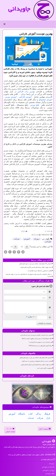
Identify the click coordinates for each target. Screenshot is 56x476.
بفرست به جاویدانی (44, 323)
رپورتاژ (36, 239)
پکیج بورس (34, 105)
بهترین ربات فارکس (26, 92)
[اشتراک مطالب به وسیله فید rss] (5, 252)
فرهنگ (47, 414)
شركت (16, 239)
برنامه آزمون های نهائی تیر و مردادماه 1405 (40, 345)
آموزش (27, 239)
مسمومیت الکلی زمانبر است (44, 368)
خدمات (31, 418)
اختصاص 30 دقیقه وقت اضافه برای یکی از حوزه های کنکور (35, 263)
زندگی (38, 414)
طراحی (48, 242)
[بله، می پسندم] (27, 247)
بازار (48, 418)
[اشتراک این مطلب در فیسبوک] (14, 252)
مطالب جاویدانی (49, 473)
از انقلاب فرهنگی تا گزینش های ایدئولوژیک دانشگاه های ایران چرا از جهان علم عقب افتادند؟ (29, 275)
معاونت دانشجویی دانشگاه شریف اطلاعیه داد (40, 270)
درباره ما (51, 463)
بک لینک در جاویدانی (48, 467)
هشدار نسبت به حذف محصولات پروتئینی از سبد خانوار (37, 361)
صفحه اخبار (44, 429)
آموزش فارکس (25, 97)
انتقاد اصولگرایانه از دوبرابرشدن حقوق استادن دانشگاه (37, 338)
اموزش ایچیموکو (45, 100)
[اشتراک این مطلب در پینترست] (19, 252)
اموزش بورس (11, 97)
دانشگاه (21, 414)
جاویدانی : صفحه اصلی (9, 430)
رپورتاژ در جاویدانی (48, 470)
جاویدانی (19, 8)
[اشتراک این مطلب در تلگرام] (23, 252)
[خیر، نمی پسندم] (15, 247)
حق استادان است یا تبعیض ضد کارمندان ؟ (40, 342)
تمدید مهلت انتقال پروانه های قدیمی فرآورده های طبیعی (36, 267)
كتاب (30, 414)
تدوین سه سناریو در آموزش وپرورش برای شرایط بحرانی (36, 335)
